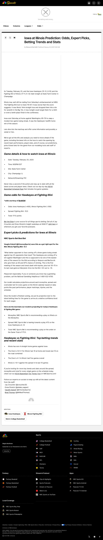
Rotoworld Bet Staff (31, 47)
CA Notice (79, 525)
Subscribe (6, 451)
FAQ (26, 525)
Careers (11, 525)
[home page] (9, 3)
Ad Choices (48, 525)
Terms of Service (87, 525)
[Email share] (14, 37)
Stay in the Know (7, 443)
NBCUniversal (13, 528)
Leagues (27, 26)
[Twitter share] (10, 37)
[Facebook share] (5, 37)
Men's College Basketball (15, 419)
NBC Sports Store (33, 525)
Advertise (4, 525)
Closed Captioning (19, 525)
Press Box (41, 525)
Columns (16, 26)
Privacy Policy (56, 525)
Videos (6, 26)
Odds (39, 26)
